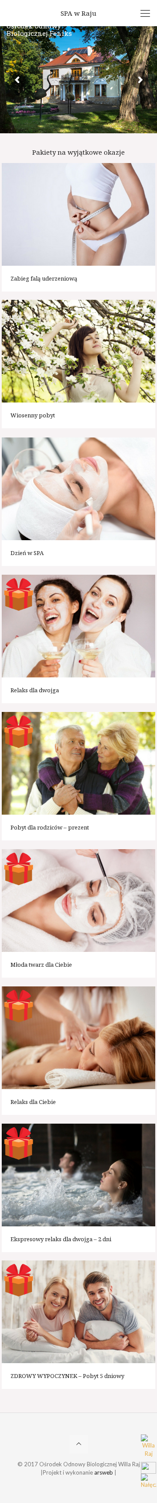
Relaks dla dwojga (34, 690)
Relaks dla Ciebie (33, 1102)
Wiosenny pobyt (32, 415)
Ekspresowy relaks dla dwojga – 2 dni (60, 1239)
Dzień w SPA (27, 553)
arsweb (103, 1472)
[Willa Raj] (149, 1448)
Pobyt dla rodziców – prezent (49, 827)
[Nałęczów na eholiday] (149, 1481)
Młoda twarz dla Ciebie (41, 964)
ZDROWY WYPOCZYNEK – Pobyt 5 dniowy (67, 1376)
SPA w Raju (78, 13)
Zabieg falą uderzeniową (43, 278)
